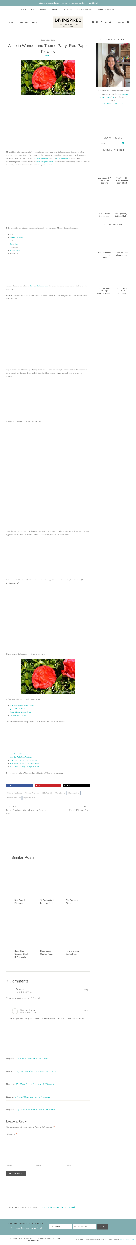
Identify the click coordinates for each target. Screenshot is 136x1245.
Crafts (53, 40)
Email (39, 1166)
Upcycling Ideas (29, 798)
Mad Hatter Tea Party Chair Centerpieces (24, 763)
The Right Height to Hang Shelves (122, 215)
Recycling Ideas (74, 793)
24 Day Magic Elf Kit (31, 1239)
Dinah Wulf (24, 1010)
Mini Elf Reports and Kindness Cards (104, 255)
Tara (18, 989)
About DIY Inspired (34, 1241)
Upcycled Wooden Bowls (79, 808)
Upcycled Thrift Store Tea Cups (21, 757)
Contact (24, 22)
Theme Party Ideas (14, 798)
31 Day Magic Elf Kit (47, 1239)
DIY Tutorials (47, 793)
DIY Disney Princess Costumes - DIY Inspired (34, 1084)
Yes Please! (93, 3)
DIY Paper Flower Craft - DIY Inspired (31, 1059)
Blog (34, 22)
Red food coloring (16, 238)
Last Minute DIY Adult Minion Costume (104, 180)
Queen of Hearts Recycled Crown (20, 712)
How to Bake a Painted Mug (104, 215)
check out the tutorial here (39, 286)
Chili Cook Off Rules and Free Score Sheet (122, 180)
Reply (86, 990)
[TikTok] (115, 22)
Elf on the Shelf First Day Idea (122, 254)
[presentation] (22, 879)
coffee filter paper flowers (44, 162)
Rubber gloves (15, 250)
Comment (12, 1134)
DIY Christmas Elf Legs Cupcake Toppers (104, 290)
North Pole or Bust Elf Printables (122, 290)
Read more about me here (113, 104)
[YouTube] (110, 22)
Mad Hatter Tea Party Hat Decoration (23, 760)
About (59, 1239)
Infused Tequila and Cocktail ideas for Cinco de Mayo (26, 809)
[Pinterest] (102, 22)
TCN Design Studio (126, 1239)
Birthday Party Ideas (32, 793)
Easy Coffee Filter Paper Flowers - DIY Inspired (35, 1110)
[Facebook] (93, 22)
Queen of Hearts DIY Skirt (18, 709)
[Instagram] (97, 22)
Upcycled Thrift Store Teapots (20, 754)
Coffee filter (14, 244)
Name (10, 1166)
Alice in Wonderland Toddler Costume (22, 705)
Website (68, 1166)
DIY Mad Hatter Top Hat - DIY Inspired (32, 1097)
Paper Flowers (60, 793)
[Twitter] (106, 22)
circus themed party (63, 158)
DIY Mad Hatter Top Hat (18, 715)
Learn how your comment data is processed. (56, 1207)
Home (43, 40)
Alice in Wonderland (14, 793)
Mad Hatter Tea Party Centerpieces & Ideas (25, 767)
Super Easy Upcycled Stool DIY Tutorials (21, 954)
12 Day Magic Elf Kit (15, 1239)
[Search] (123, 142)
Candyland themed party (41, 158)
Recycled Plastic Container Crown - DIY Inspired (36, 1071)
